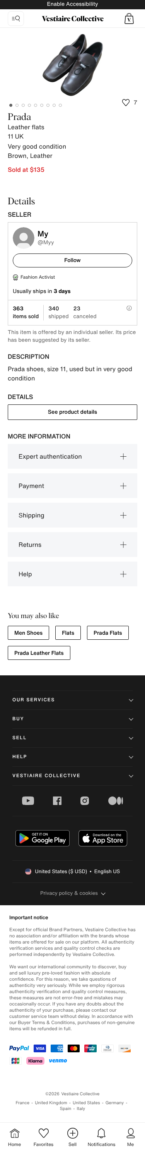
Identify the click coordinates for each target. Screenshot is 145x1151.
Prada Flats (108, 633)
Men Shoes (28, 633)
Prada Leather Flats (39, 653)
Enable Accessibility (72, 4)
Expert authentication (50, 456)
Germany (115, 1103)
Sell (19, 738)
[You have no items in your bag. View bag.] (129, 18)
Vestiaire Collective (46, 775)
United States (86, 1103)
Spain (66, 1109)
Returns (30, 544)
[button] (129, 18)
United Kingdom (51, 1103)
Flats (68, 633)
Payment (31, 485)
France (23, 1103)
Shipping (31, 515)
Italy (81, 1109)
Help (25, 574)
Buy (18, 719)
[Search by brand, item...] (16, 18)
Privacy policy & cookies (69, 893)
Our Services (33, 700)
